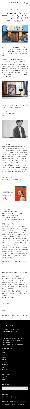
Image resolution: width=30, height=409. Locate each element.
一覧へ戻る (15, 315)
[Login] (24, 3)
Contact (4, 379)
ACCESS (4, 357)
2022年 (3, 310)
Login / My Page (6, 377)
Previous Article (5, 315)
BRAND (4, 352)
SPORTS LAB (5, 364)
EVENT (4, 360)
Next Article (25, 315)
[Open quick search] (21, 3)
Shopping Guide (6, 374)
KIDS (3, 367)
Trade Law (22, 401)
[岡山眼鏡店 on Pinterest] (11, 397)
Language (4, 394)
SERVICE (4, 369)
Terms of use (5, 401)
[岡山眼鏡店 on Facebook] (2, 397)
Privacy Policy (14, 401)
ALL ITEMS (5, 355)
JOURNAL (4, 362)
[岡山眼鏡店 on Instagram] (15, 397)
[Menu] (3, 3)
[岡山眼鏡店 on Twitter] (7, 397)
